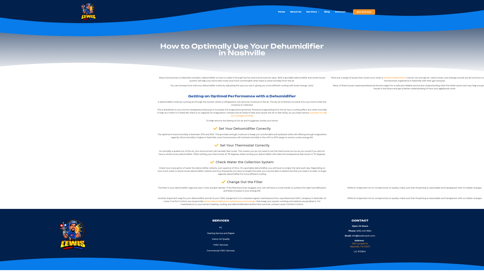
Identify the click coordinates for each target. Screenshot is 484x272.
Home (281, 12)
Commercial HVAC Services (221, 250)
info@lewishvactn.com (363, 236)
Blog (327, 12)
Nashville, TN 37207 (360, 246)
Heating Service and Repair (221, 233)
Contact (340, 12)
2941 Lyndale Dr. (360, 243)
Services (311, 12)
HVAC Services (220, 245)
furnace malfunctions (394, 78)
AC (220, 227)
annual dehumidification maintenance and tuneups (230, 201)
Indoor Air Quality (221, 239)
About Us (295, 12)
